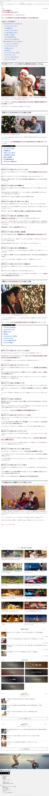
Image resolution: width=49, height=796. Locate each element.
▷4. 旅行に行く (7, 50)
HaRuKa (2, 8)
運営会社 (4, 778)
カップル (15, 4)
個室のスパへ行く (7, 331)
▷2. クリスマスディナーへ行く (11, 45)
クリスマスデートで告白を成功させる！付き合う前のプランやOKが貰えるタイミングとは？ (25, 638)
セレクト (4, 791)
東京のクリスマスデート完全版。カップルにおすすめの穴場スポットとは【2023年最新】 (25, 632)
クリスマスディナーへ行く (9, 329)
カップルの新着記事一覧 (25, 749)
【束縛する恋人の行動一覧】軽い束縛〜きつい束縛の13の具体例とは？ (21, 699)
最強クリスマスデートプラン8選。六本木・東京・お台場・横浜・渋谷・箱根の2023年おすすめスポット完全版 (27, 646)
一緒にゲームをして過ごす (9, 152)
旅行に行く (6, 334)
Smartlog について (6, 776)
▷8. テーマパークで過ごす (10, 59)
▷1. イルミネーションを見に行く (11, 43)
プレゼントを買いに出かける (10, 340)
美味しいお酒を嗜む (8, 157)
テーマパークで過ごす (8, 342)
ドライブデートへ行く (8, 338)
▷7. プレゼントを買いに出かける (11, 57)
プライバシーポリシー (7, 779)
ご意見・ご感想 (6, 782)
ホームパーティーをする (9, 148)
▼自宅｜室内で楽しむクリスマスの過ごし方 (12, 23)
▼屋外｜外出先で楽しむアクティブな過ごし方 (13, 41)
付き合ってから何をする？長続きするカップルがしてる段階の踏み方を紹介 (22, 711)
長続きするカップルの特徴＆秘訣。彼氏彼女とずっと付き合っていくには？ (22, 742)
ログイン (2, 2)
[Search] (47, 1)
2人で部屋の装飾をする (9, 159)
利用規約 (4, 777)
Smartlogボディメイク (7, 790)
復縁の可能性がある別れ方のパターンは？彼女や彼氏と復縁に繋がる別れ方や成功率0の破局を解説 (27, 729)
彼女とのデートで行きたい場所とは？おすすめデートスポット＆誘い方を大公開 (23, 735)
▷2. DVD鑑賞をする (8, 28)
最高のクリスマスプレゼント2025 (9, 786)
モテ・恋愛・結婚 (8, 4)
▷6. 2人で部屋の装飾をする (10, 37)
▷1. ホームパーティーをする (10, 26)
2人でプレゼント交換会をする (10, 161)
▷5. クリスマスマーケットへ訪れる (12, 52)
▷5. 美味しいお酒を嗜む (9, 34)
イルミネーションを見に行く (10, 327)
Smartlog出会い (6, 787)
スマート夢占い (6, 788)
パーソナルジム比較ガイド (8, 792)
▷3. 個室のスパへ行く (9, 48)
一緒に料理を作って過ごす (9, 155)
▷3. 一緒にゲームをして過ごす (11, 30)
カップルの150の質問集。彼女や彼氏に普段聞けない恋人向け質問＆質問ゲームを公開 (24, 705)
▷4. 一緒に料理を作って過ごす (11, 32)
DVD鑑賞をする (7, 150)
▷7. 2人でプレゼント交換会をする (11, 39)
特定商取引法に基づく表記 (8, 783)
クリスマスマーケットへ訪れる (10, 336)
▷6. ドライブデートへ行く (10, 54)
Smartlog (2, 4)
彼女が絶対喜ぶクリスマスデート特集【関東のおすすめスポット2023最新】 (22, 651)
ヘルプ (4, 781)
